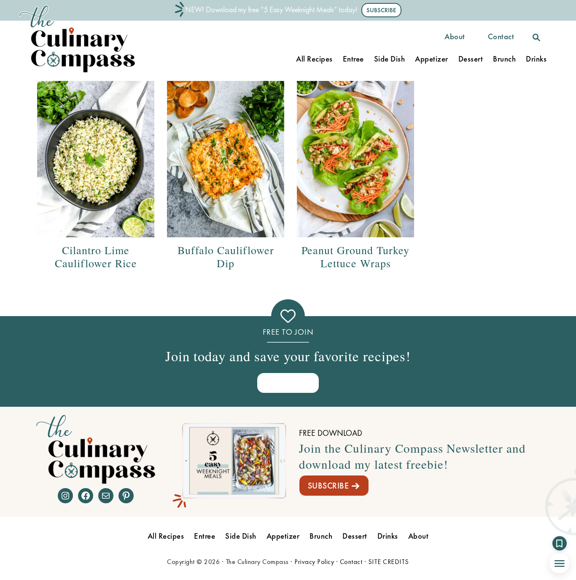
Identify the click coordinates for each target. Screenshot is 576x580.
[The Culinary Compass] (85, 73)
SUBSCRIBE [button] (381, 10)
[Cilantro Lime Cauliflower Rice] (95, 159)
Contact (351, 561)
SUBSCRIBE (328, 485)
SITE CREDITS (388, 561)
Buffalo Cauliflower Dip (226, 256)
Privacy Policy (314, 561)
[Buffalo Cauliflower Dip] (225, 159)
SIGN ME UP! (288, 382)
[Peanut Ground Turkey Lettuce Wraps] (355, 159)
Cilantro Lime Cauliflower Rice (96, 256)
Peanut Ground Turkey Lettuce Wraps (355, 256)
